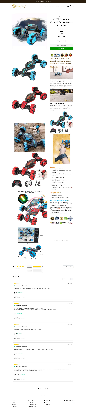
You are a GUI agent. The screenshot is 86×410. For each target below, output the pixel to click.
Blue (59, 36)
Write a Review (69, 266)
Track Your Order (32, 406)
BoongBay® (71, 400)
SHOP (47, 6)
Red (64, 36)
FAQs (13, 400)
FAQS (57, 6)
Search (13, 402)
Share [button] (17, 296)
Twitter (47, 402)
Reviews (15, 276)
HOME (41, 6)
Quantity (58, 41)
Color (61, 33)
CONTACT (63, 6)
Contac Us (14, 406)
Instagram (47, 404)
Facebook (47, 400)
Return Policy (31, 400)
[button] (21, 297)
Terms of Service (32, 404)
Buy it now (61, 48)
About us (14, 404)
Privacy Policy (31, 402)
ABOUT (52, 6)
